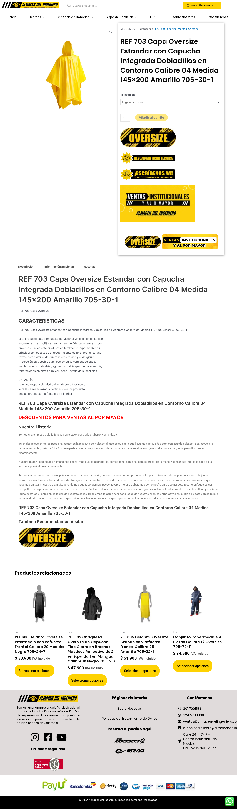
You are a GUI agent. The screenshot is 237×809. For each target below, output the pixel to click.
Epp (156, 28)
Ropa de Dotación (119, 17)
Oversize (193, 28)
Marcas (35, 17)
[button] (110, 31)
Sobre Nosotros (183, 17)
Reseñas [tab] (89, 266)
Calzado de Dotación (73, 17)
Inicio (12, 17)
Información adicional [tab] (59, 266)
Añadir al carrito (151, 117)
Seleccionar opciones (34, 671)
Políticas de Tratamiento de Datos (129, 718)
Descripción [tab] (26, 266)
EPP (152, 17)
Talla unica (127, 94)
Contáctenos (218, 17)
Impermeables (168, 28)
